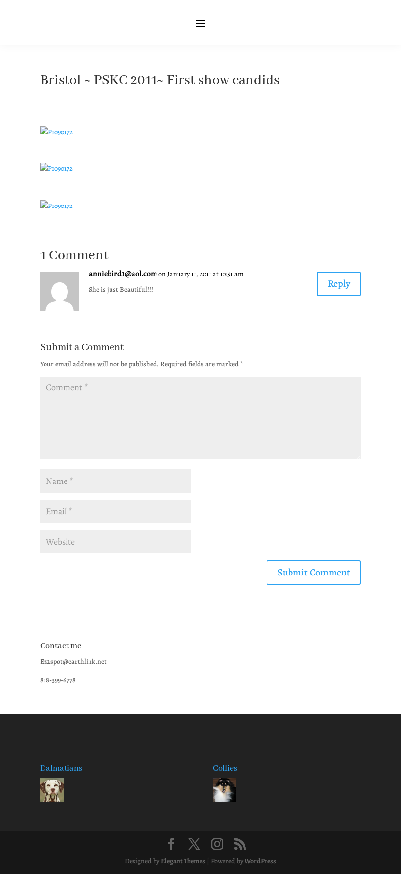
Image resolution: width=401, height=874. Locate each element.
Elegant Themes (183, 861)
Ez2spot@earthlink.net (73, 661)
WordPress (260, 861)
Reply (339, 283)
